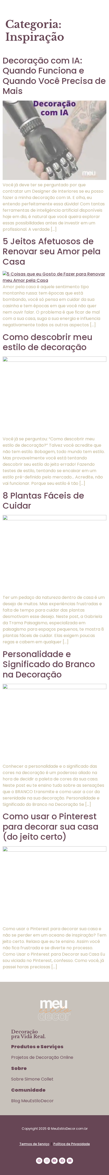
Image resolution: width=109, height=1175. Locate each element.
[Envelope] (70, 1161)
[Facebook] (62, 1161)
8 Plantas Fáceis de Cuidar (43, 501)
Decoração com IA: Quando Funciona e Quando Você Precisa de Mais (54, 76)
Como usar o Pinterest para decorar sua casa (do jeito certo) (50, 826)
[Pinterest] (39, 1161)
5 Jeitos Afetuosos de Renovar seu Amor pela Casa (52, 251)
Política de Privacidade (71, 1144)
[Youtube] (54, 1161)
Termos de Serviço (34, 1144)
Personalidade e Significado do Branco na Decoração (49, 664)
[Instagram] (47, 1161)
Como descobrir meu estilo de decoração (47, 342)
